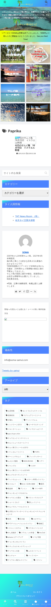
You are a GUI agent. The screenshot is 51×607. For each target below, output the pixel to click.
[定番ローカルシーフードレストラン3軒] (38, 112)
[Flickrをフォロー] (31, 291)
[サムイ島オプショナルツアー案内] (38, 93)
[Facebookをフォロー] (23, 291)
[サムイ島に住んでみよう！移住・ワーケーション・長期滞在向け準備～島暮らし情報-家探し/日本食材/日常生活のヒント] (13, 54)
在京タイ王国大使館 (25, 220)
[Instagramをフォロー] (27, 291)
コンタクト (37, 592)
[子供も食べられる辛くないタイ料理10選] (38, 54)
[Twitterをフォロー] (19, 291)
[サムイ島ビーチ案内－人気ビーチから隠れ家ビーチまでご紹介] (13, 93)
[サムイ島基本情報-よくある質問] (13, 73)
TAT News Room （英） (27, 216)
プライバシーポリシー (25, 596)
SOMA (25, 252)
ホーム (13, 592)
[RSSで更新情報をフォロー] (35, 291)
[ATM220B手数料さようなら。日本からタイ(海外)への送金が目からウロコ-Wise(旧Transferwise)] (38, 73)
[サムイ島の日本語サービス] (13, 112)
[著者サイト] (16, 291)
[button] (46, 173)
